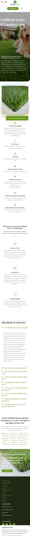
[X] (10, 524)
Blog (3, 493)
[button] (13, 8)
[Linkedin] (14, 524)
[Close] (28, 526)
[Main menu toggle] (21, 8)
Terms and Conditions (6, 482)
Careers (4, 499)
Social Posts (4, 497)
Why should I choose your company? (16, 327)
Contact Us (4, 501)
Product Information (6, 490)
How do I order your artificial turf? (16, 368)
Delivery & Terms (5, 480)
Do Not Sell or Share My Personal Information (12, 535)
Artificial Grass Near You (7, 495)
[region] (15, 531)
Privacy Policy (5, 486)
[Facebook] (3, 524)
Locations (4, 492)
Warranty (4, 484)
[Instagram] (7, 524)
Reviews (4, 488)
